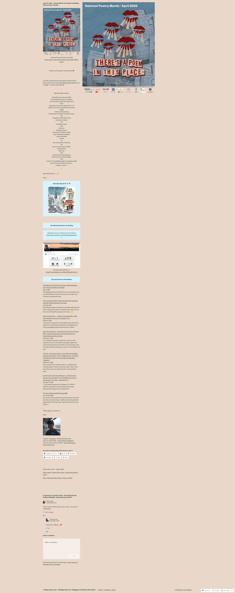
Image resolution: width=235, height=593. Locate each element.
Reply (44, 515)
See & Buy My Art (58, 183)
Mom (44, 478)
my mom (62, 81)
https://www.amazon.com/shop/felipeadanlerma (61, 236)
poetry (45, 475)
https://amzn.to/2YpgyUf (65, 441)
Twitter (45, 439)
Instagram (52, 439)
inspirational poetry (71, 472)
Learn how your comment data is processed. (60, 563)
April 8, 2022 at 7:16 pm (54, 520)
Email (114, 590)
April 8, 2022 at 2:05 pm (52, 502)
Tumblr (100, 590)
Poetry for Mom (67, 478)
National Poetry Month (69, 83)
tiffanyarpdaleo (50, 501)
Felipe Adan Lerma (58, 472)
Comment (74, 555)
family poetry (47, 472)
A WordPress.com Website (183, 590)
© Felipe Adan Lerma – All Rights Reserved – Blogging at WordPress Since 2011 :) (69, 590)
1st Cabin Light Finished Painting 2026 (55, 393)
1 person (51, 512)
